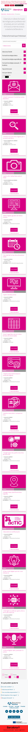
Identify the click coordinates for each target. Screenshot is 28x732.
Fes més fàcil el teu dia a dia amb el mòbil (13, 256)
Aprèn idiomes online (10, 295)
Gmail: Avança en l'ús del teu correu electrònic (13, 98)
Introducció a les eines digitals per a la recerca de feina (14, 137)
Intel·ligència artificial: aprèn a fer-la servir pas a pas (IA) (13, 611)
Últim (15, 677)
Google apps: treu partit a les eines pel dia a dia (13, 453)
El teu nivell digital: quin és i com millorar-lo (13, 572)
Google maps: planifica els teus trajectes (12, 493)
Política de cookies (23, 3)
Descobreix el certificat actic (12, 532)
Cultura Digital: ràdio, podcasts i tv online (13, 651)
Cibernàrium (18, 10)
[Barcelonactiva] (6, 9)
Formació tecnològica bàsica (9, 55)
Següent (6, 677)
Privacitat (23, 706)
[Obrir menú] (25, 9)
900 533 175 (15, 717)
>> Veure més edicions (14, 114)
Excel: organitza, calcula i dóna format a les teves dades (12, 335)
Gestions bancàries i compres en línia (12, 414)
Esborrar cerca (7, 45)
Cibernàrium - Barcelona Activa (7, 14)
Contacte (5, 706)
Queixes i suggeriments (20, 730)
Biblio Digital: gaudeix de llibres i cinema (13, 216)
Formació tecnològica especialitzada (12, 59)
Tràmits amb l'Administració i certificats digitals (11, 374)
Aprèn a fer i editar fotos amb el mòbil (12, 177)
